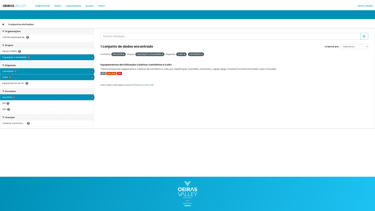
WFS (103, 73)
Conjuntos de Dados (21, 24)
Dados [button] (57, 5)
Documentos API (146, 85)
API (133, 85)
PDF (119, 73)
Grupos (90, 5)
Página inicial (42, 5)
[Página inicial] (3, 24)
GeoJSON (111, 73)
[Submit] (364, 36)
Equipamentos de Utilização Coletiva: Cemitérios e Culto (136, 64)
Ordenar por (332, 46)
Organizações (73, 5)
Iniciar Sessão (365, 5)
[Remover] (123, 54)
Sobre (101, 5)
